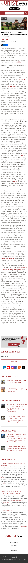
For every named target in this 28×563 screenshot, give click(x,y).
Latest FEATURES (8, 431)
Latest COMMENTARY (10, 400)
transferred (13, 287)
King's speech (6, 502)
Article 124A (11, 86)
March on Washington (17, 500)
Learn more (24, 526)
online (15, 181)
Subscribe (14, 361)
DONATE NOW (14, 9)
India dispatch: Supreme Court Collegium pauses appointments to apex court (14, 34)
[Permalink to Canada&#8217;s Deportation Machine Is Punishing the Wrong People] (3, 418)
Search (25, 13)
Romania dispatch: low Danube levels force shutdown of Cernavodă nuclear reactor (17, 389)
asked (21, 155)
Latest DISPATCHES (9, 376)
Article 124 (22, 79)
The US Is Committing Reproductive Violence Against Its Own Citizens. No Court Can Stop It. (17, 406)
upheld (3, 483)
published (19, 62)
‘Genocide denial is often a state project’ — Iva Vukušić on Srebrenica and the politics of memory (17, 448)
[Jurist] (14, 3)
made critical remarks (7, 258)
